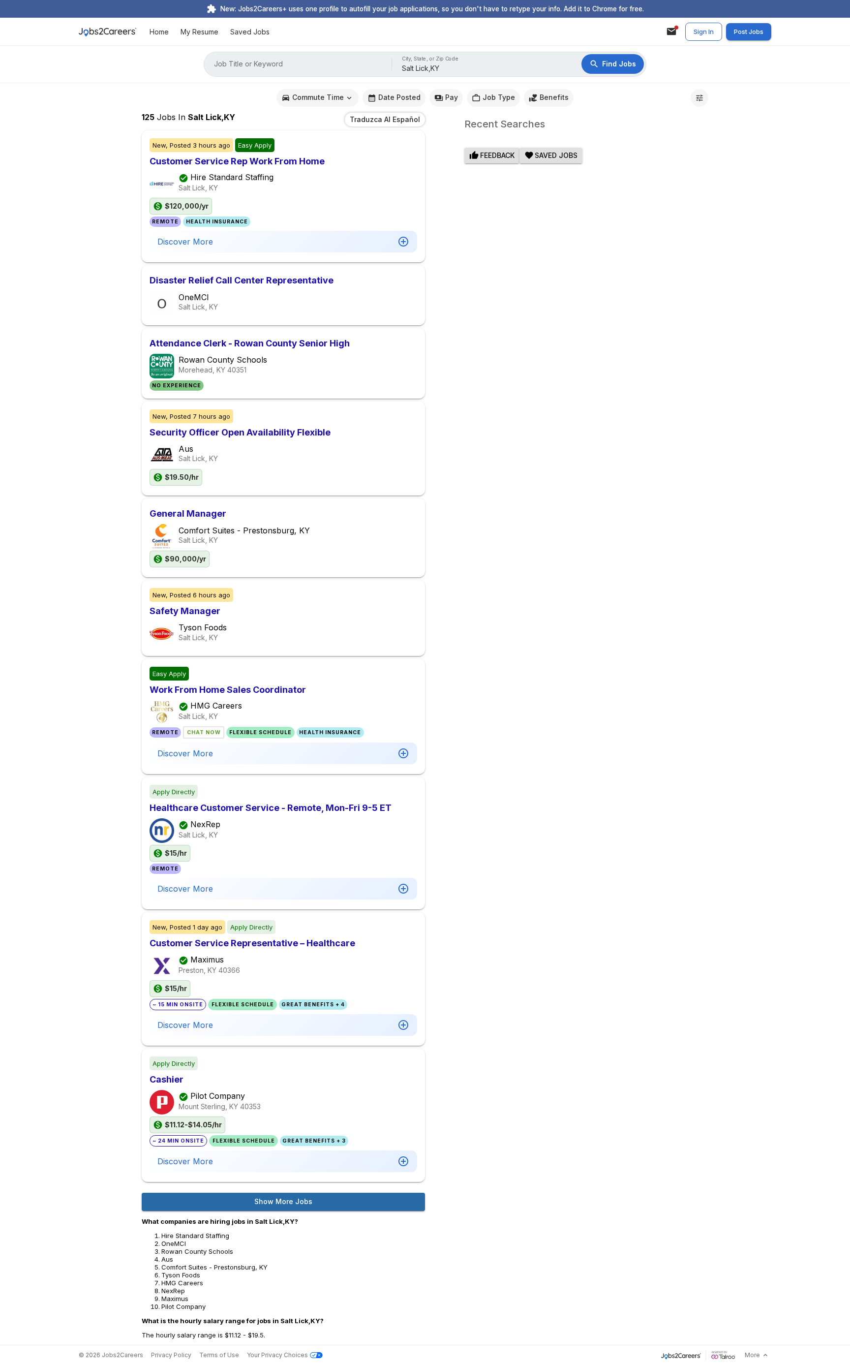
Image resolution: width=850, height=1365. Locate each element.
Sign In (704, 31)
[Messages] (671, 31)
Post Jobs (748, 31)
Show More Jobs (283, 1201)
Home (159, 32)
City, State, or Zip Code (430, 59)
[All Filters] (699, 98)
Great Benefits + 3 (314, 1141)
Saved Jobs (250, 32)
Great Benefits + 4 (313, 1004)
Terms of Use (219, 1355)
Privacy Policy (171, 1355)
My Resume (199, 32)
